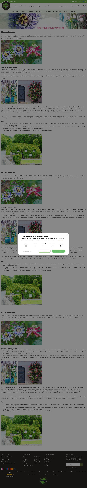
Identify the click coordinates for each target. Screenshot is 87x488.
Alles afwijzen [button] (44, 251)
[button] (27, 251)
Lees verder (60, 240)
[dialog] (43, 244)
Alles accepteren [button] (58, 251)
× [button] (66, 234)
